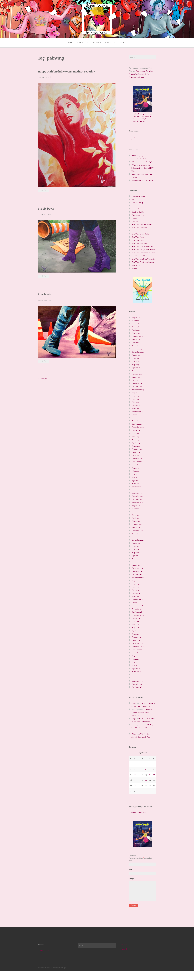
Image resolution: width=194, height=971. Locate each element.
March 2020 (136, 559)
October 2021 (137, 499)
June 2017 (135, 662)
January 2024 (136, 415)
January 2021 (136, 527)
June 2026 (135, 324)
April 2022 (136, 480)
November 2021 (137, 496)
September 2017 (138, 653)
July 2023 (135, 433)
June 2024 (135, 399)
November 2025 (137, 346)
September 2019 (138, 578)
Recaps (96, 42)
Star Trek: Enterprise (139, 231)
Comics (134, 206)
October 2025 (137, 349)
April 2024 (136, 405)
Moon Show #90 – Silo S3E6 (142, 180)
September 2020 (138, 540)
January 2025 (136, 377)
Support (123, 42)
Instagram (134, 137)
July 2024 (135, 396)
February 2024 (137, 411)
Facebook (134, 140)
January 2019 (136, 603)
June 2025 (135, 361)
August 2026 (136, 318)
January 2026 (136, 339)
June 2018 (135, 624)
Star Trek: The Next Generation (143, 259)
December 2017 (137, 643)
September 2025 (138, 352)
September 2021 (138, 502)
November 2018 (137, 609)
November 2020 (137, 534)
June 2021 (135, 512)
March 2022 (136, 484)
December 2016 (137, 681)
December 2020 (137, 530)
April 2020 (136, 556)
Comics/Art (81, 42)
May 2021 (135, 515)
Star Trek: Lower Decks (140, 234)
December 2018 (137, 606)
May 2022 (135, 477)
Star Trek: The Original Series (143, 262)
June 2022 (135, 474)
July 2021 (135, 509)
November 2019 (137, 571)
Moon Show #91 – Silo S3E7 (142, 162)
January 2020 (136, 565)
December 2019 (137, 568)
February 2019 (137, 599)
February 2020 (137, 562)
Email (131, 869)
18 (138, 780)
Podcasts (109, 42)
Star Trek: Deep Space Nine (142, 224)
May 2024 (135, 402)
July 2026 (135, 321)
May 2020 (135, 552)
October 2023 (137, 424)
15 (154, 775)
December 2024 (137, 380)
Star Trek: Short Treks (140, 243)
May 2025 (135, 364)
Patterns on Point (138, 215)
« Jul (130, 797)
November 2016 (137, 684)
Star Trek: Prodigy (138, 240)
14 (150, 775)
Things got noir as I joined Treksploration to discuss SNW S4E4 (142, 168)
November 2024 (137, 383)
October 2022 (137, 462)
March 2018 (136, 634)
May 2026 (135, 327)
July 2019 (135, 584)
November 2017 (137, 646)
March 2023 (136, 446)
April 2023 (136, 443)
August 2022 (136, 468)
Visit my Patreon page (138, 812)
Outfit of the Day (138, 212)
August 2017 (136, 656)
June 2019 (135, 587)
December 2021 (137, 493)
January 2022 (136, 490)
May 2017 (135, 665)
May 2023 (135, 440)
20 (146, 780)
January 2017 (136, 678)
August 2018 (136, 618)
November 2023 (137, 421)
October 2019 (137, 574)
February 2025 (137, 374)
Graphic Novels (137, 209)
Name (131, 860)
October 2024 (137, 386)
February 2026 (137, 336)
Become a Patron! (43, 950)
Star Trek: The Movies (140, 256)
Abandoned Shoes (138, 196)
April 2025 (136, 368)
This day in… (136, 265)
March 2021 (136, 521)
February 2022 (137, 487)
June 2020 (135, 549)
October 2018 (137, 612)
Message (131, 879)
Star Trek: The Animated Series (143, 253)
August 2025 (136, 355)
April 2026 (136, 330)
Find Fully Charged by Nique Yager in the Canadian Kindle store (142, 116)
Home (69, 42)
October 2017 (137, 650)
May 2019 (135, 590)
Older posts (42, 379)
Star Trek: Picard (138, 237)
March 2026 (136, 333)
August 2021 (136, 505)
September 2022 (138, 465)
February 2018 (137, 637)
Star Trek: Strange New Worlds (143, 249)
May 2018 (135, 628)
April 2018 (136, 631)
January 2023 (136, 452)
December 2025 (137, 343)
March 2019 (136, 596)
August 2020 (136, 543)
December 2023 (137, 418)
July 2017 (135, 659)
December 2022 (137, 455)
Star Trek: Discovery (139, 228)
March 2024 (136, 408)
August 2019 (136, 581)
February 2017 (137, 675)
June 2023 (135, 437)
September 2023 (138, 427)
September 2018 (138, 615)
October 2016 (137, 687)
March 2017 (136, 672)
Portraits (135, 221)
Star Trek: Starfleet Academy (142, 246)
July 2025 (135, 358)
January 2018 (136, 640)
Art (133, 199)
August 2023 (136, 430)
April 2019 (136, 593)
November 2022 (137, 458)
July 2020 (135, 546)
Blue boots (44, 294)
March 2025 (136, 371)
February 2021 (137, 524)
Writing (135, 268)
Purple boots (46, 208)
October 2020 (137, 537)
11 (138, 775)
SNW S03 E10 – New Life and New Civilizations (142, 712)
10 (135, 775)
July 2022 (135, 471)
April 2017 (136, 668)
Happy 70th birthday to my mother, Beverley (66, 71)
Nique (134, 703)
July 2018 (135, 621)
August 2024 (136, 393)
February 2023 (137, 449)
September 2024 (138, 389)
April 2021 (136, 518)
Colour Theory (137, 203)
